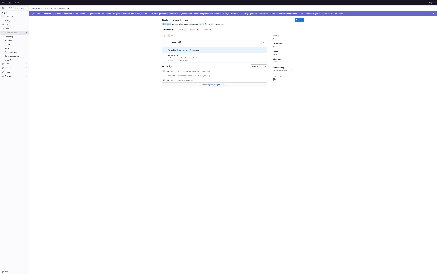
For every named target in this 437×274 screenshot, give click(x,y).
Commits (181, 29)
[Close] (433, 13)
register (210, 85)
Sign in (431, 3)
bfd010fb (194, 58)
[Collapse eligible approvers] (264, 42)
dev (212, 24)
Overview (168, 29)
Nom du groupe (37, 8)
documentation (338, 14)
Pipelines (193, 29)
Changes (206, 29)
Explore (16, 3)
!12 (68, 8)
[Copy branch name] (206, 24)
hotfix (201, 24)
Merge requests (59, 8)
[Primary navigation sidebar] (3, 8)
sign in (218, 85)
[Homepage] (6, 3)
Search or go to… (17, 8)
